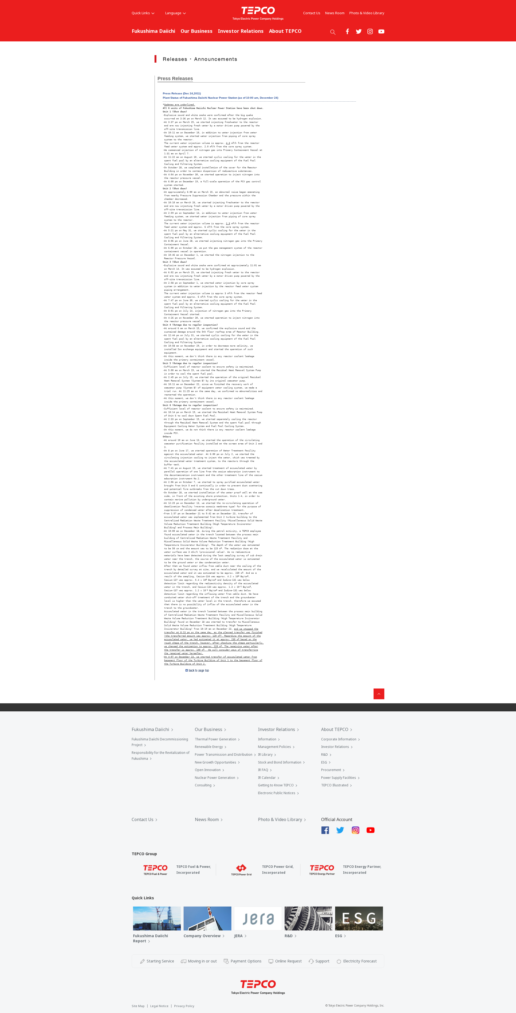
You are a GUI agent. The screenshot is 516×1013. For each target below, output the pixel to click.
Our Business (197, 31)
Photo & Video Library (366, 12)
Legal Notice (159, 1006)
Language (173, 12)
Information (267, 739)
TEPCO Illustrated (334, 785)
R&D (324, 754)
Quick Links (141, 12)
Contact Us (311, 12)
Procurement (331, 770)
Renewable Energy (209, 746)
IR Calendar (267, 777)
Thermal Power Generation (215, 739)
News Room (335, 12)
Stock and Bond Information (279, 762)
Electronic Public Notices (276, 793)
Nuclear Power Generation (215, 777)
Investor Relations (241, 31)
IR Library (265, 754)
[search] (333, 32)
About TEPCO (285, 31)
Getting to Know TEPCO (276, 785)
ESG (324, 762)
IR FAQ (263, 770)
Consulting (203, 785)
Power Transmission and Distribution (223, 754)
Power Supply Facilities (338, 777)
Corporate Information (338, 739)
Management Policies (274, 746)
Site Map (138, 1006)
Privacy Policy (184, 1006)
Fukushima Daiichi (153, 31)
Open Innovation (208, 770)
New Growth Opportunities (215, 762)
